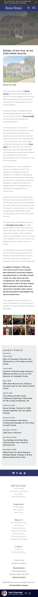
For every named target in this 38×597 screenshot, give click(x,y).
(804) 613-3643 (19, 577)
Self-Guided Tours (18, 497)
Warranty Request (18, 552)
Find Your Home (18, 485)
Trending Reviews (18, 528)
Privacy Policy (19, 560)
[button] (36, 2)
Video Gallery (18, 510)
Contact (18, 546)
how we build (28, 116)
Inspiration (18, 504)
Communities (18, 488)
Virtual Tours (18, 512)
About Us (18, 519)
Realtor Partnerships (18, 531)
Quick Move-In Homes (18, 491)
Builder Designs (21, 585)
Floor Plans (18, 494)
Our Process (18, 525)
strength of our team (14, 225)
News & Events (18, 534)
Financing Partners (18, 536)
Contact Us (18, 549)
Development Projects (18, 539)
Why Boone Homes (18, 523)
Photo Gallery (18, 507)
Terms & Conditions (19, 563)
